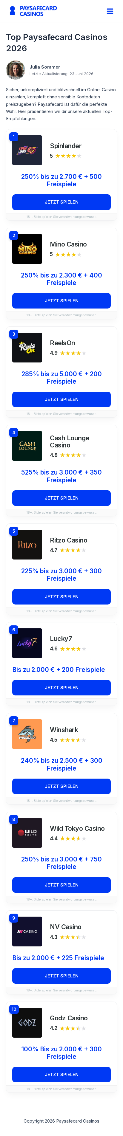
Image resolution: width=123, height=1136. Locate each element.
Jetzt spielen (62, 202)
